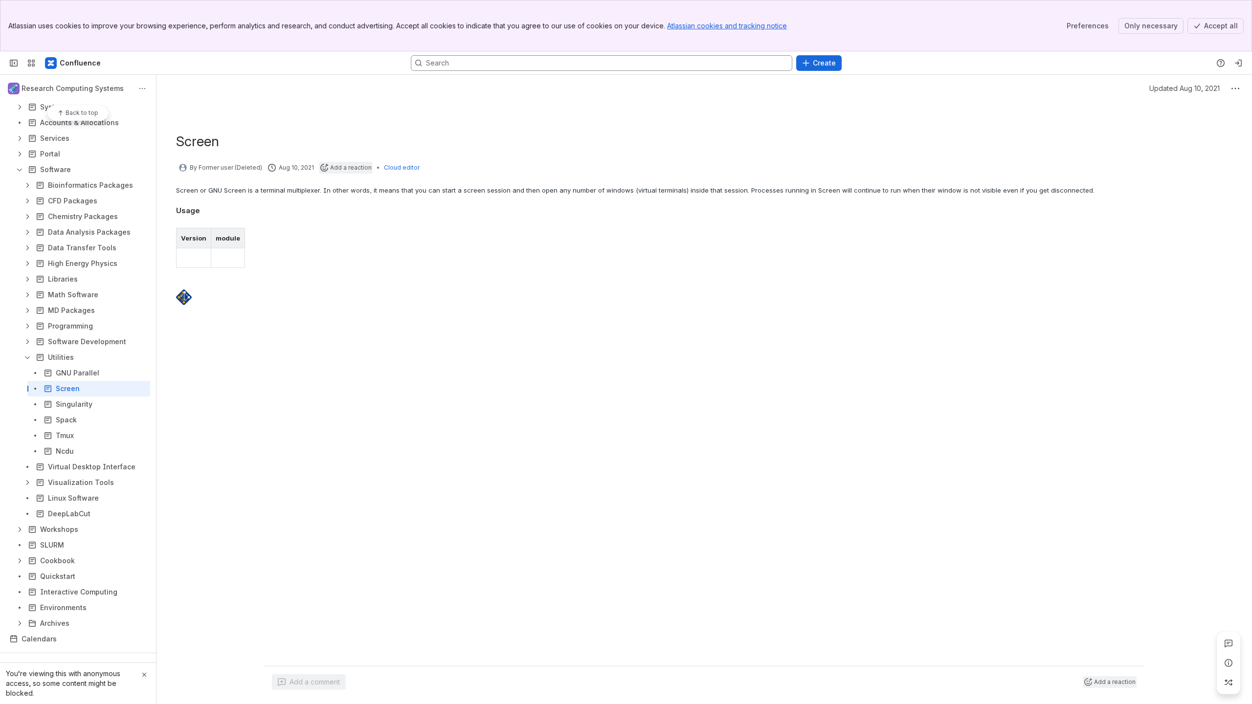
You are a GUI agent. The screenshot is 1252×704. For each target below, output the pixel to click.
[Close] (144, 675)
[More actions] (142, 88)
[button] (201, 238)
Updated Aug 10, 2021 (1184, 88)
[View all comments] (1228, 643)
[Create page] (1228, 682)
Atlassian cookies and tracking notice (727, 26)
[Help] (1221, 63)
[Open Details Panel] (1228, 663)
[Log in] (1238, 63)
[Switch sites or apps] (31, 63)
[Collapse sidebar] (14, 63)
